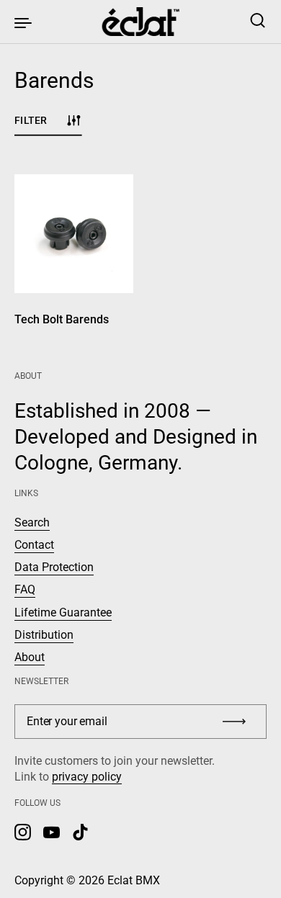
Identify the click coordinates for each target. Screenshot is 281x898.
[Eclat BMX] (140, 21)
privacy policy (87, 776)
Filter (30, 120)
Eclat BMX (133, 880)
